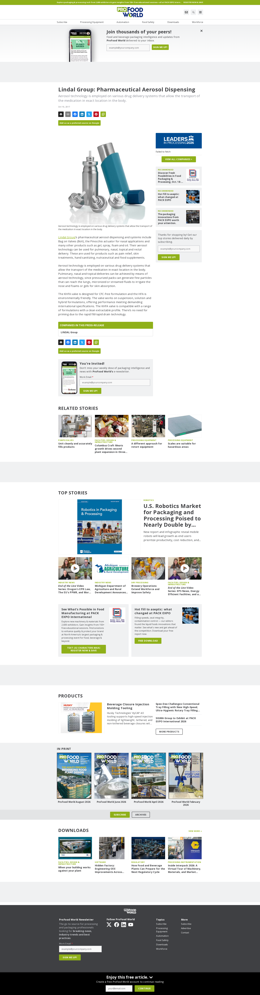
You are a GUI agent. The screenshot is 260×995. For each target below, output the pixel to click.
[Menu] (200, 12)
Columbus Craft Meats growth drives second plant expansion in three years (110, 449)
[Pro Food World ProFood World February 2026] (186, 776)
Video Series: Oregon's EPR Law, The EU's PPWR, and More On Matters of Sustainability (74, 589)
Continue (144, 988)
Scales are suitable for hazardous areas (182, 445)
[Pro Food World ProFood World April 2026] (148, 776)
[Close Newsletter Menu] (201, 30)
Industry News (66, 582)
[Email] (68, 114)
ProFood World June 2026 (111, 801)
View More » (195, 831)
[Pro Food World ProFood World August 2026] (74, 776)
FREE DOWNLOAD (148, 640)
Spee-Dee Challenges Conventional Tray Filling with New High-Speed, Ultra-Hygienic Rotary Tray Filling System (177, 707)
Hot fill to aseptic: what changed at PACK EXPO (168, 197)
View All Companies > (178, 159)
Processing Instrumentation (184, 862)
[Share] (75, 114)
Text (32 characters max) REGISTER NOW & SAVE (83, 649)
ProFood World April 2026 (148, 801)
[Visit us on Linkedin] (123, 924)
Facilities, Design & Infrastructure (105, 441)
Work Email (86, 377)
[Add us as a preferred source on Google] (103, 114)
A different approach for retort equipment (146, 445)
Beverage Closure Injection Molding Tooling (128, 706)
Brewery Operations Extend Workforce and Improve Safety (145, 589)
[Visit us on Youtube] (130, 924)
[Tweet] (89, 114)
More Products (169, 731)
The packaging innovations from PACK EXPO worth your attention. (168, 219)
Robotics (149, 500)
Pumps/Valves (66, 440)
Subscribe (120, 814)
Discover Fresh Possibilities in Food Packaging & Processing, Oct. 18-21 (169, 177)
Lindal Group (66, 237)
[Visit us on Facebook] (116, 924)
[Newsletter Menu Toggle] (186, 12)
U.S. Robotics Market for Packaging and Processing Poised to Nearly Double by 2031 (172, 515)
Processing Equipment (143, 440)
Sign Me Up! (160, 47)
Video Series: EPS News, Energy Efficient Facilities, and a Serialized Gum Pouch (183, 591)
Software (100, 862)
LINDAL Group (69, 332)
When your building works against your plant (74, 869)
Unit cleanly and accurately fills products (75, 445)
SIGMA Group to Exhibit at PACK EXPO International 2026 (176, 720)
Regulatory (138, 862)
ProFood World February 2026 (186, 803)
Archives (140, 814)
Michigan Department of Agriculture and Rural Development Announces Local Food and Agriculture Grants (112, 589)
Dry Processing (139, 582)
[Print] (61, 114)
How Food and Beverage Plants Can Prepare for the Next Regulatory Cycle (148, 869)
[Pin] (96, 114)
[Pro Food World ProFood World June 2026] (111, 776)
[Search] (193, 12)
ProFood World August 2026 (74, 801)
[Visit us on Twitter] (109, 924)
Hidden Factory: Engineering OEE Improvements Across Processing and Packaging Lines (111, 869)
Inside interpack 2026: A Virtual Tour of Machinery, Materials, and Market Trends (184, 869)
